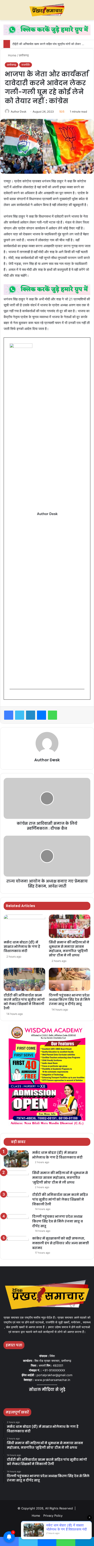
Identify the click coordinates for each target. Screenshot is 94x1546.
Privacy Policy (53, 1515)
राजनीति (25, 64)
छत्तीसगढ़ (24, 55)
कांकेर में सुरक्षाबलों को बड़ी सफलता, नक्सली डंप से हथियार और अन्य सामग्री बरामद (60, 1243)
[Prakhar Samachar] (47, 10)
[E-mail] (12, 696)
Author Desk (18, 111)
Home (11, 55)
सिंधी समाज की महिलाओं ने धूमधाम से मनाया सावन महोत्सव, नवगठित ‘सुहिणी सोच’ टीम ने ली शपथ (69, 949)
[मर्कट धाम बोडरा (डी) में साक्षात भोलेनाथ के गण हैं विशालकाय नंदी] (24, 926)
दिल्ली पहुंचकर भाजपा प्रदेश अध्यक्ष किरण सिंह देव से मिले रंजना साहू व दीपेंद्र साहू (69, 999)
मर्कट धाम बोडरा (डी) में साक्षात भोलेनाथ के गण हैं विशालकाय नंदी (22, 946)
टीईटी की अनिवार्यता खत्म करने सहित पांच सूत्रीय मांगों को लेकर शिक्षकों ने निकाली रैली (24, 1002)
